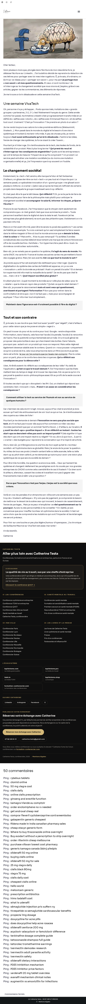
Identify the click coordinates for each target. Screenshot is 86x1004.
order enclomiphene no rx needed (31, 807)
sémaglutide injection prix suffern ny (33, 906)
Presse (47, 635)
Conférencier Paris (10, 629)
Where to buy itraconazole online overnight (37, 832)
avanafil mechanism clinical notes (31, 977)
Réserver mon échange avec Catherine (23, 732)
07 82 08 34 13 (10, 739)
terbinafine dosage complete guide (32, 935)
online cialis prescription (25, 794)
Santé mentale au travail (12, 613)
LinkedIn (8, 702)
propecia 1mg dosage (23, 915)
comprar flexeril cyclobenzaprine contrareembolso (41, 815)
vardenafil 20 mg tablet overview (30, 973)
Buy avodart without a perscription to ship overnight (42, 836)
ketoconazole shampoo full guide (30, 940)
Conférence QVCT (10, 607)
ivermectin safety (21, 956)
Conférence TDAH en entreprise (16, 604)
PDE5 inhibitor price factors (27, 969)
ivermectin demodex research (28, 948)
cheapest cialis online (24, 881)
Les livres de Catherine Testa (55, 629)
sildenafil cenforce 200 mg (27, 927)
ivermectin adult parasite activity (30, 952)
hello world (17, 886)
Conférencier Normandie (13, 648)
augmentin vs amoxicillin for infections (34, 981)
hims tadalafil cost (21, 898)
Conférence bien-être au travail (15, 610)
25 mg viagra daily (21, 865)
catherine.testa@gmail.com (33, 739)
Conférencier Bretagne (12, 651)
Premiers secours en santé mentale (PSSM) (61, 607)
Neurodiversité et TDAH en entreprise (59, 610)
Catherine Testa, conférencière (15, 617)
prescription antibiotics (25, 894)
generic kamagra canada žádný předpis (34, 848)
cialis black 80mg (21, 869)
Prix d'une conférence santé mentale (59, 613)
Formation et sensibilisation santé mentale (61, 604)
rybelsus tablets (20, 778)
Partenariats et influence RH (55, 642)
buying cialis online (22, 857)
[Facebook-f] (11, 2)
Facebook (35, 702)
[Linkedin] (2, 2)
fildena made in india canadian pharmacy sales (38, 823)
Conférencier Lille (10, 642)
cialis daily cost (20, 877)
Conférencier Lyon (10, 632)
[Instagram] (6, 2)
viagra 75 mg (18, 873)
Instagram (21, 702)
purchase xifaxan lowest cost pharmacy (34, 844)
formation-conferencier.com (28, 749)
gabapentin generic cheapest (28, 819)
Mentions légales (39, 757)
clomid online (19, 782)
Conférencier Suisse (11, 655)
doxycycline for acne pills (25, 919)
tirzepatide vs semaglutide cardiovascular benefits (41, 910)
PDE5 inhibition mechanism (27, 964)
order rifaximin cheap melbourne (30, 840)
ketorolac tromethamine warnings (31, 944)
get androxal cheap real (25, 811)
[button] (79, 11)
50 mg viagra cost (21, 786)
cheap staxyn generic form (26, 827)
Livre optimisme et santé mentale (57, 632)
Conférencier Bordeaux (12, 635)
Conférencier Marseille (12, 645)
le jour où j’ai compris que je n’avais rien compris (43, 354)
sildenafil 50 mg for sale (25, 861)
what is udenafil (20, 902)
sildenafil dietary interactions (28, 960)
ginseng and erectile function (28, 798)
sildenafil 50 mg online (24, 852)
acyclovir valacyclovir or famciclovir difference (38, 931)
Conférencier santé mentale (55, 600)
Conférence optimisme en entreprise (18, 600)
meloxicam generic (22, 890)
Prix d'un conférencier (53, 638)
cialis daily (17, 790)
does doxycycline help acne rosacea (32, 923)
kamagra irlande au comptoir (28, 803)
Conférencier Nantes (11, 638)
